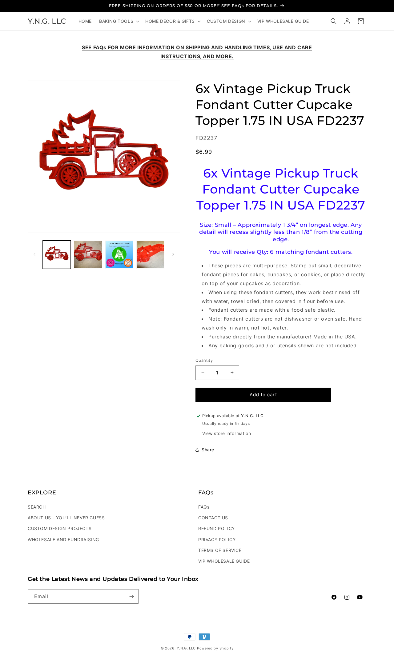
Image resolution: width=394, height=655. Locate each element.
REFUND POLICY (216, 528)
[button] (118, 21)
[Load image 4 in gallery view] (150, 255)
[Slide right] (173, 254)
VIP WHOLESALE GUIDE (224, 561)
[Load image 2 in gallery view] (88, 255)
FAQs (203, 506)
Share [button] (208, 449)
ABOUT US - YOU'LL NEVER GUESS (66, 517)
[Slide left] (34, 254)
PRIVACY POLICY (216, 539)
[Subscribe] (131, 596)
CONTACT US (213, 517)
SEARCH (37, 506)
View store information (226, 433)
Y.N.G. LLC (186, 648)
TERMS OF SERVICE (220, 550)
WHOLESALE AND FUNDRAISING (63, 539)
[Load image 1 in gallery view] (57, 255)
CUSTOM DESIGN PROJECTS (59, 528)
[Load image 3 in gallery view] (119, 255)
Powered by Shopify (215, 648)
